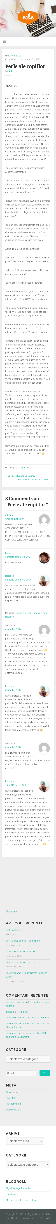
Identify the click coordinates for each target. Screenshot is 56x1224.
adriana (9, 515)
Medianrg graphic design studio (21, 1200)
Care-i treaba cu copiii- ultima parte (23, 941)
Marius (8, 553)
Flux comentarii (13, 1104)
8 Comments (14, 55)
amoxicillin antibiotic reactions (21, 1017)
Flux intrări (11, 1098)
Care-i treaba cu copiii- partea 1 (21, 962)
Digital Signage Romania (18, 1188)
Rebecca (13, 71)
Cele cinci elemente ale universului (22, 476)
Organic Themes (30, 1218)
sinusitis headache (15, 1002)
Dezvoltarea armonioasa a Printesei (32, 479)
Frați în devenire (13, 930)
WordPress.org (13, 1109)
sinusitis (10, 1012)
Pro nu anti (22, 1012)
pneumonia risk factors (17, 1023)
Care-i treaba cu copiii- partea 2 (21, 951)
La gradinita (24, 467)
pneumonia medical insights (20, 1033)
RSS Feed (45, 1218)
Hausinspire (12, 1194)
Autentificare (12, 1092)
